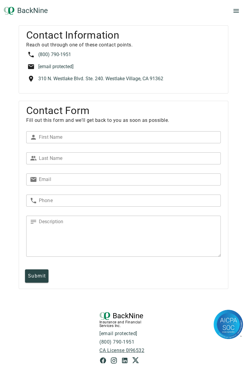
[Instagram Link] (115, 361)
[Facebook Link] (104, 361)
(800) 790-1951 (54, 54)
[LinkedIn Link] (126, 361)
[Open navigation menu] (236, 11)
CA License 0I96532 (121, 350)
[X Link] (135, 361)
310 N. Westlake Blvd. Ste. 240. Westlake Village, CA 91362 (100, 78)
